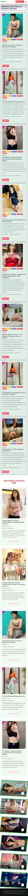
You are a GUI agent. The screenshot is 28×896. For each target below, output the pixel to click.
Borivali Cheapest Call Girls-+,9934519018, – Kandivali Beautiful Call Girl (13, 522)
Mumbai (13, 61)
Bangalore (6, 847)
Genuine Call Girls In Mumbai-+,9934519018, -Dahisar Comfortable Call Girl (13, 584)
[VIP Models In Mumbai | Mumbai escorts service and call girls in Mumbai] (12, 138)
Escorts (4, 155)
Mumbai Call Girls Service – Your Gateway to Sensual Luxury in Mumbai (12, 336)
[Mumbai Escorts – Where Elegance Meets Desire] (12, 430)
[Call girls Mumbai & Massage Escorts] (12, 82)
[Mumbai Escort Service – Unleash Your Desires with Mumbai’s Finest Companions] (12, 255)
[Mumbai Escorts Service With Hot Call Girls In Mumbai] (12, 198)
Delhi (5, 811)
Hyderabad (6, 866)
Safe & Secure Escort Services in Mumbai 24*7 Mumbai (12, 46)
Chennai (5, 884)
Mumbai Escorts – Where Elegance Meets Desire (13, 450)
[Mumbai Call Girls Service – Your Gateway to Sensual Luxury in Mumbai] (12, 315)
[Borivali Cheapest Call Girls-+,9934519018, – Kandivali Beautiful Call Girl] (14, 503)
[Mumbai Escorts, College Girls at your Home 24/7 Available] (12, 373)
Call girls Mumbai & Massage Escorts (13, 102)
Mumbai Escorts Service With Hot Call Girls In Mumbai (14, 220)
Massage (4, 99)
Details (5, 65)
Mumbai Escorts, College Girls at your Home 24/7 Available (13, 393)
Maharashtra (19, 61)
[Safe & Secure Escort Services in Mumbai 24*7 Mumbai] (12, 26)
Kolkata (5, 829)
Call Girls (4, 43)
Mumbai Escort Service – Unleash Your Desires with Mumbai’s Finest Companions (14, 276)
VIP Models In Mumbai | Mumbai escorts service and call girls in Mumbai (12, 159)
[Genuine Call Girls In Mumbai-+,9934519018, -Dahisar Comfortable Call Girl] (14, 564)
